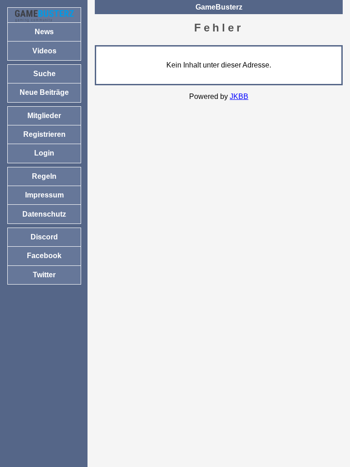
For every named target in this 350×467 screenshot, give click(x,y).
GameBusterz (219, 7)
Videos (44, 51)
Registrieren (44, 134)
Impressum (44, 195)
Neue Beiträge (44, 92)
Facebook (44, 255)
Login (44, 153)
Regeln (44, 176)
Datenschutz (44, 214)
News (44, 32)
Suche (44, 74)
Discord (44, 237)
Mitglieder (44, 115)
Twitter (44, 275)
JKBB (239, 96)
